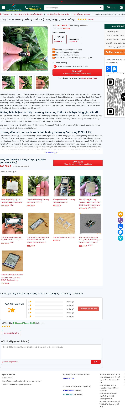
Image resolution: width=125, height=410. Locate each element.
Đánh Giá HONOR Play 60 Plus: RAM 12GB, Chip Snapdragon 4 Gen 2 (108, 396)
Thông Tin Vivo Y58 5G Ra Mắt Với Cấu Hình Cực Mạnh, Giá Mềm (109, 404)
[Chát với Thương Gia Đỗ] (108, 69)
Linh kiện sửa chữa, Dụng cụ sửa (58, 14)
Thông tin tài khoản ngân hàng (109, 374)
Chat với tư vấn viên (89, 78)
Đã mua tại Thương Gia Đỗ (24, 323)
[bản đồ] (120, 238)
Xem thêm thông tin (50, 153)
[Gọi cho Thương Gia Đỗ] (120, 220)
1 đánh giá (90, 19)
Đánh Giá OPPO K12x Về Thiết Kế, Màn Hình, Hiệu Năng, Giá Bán (109, 379)
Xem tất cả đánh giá (11, 333)
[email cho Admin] (120, 214)
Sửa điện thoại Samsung (82, 14)
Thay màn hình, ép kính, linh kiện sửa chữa (28, 14)
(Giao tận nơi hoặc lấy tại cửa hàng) (77, 72)
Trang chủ (6, 14)
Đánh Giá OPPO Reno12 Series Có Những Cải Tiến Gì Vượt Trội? (109, 388)
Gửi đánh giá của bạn (88, 309)
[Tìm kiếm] (101, 7)
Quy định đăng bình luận (10, 362)
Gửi (95, 362)
